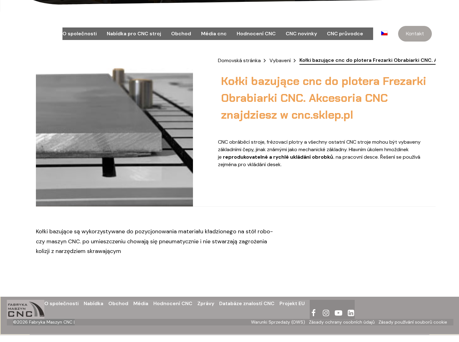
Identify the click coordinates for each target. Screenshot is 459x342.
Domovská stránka (239, 60)
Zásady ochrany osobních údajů (342, 322)
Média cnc (214, 33)
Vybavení (280, 60)
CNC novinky (301, 33)
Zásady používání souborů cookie (412, 322)
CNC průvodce (345, 33)
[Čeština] (386, 33)
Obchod (181, 33)
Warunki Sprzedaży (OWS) (278, 322)
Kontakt (415, 33)
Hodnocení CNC (256, 33)
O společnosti (79, 33)
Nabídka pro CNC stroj (134, 33)
